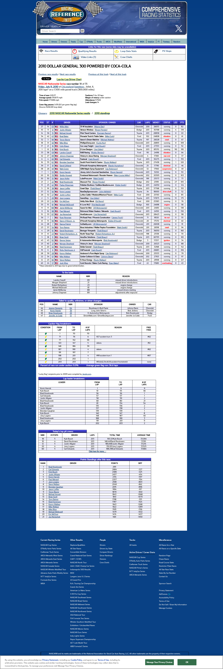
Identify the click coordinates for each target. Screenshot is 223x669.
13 (71, 316)
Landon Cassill (65, 153)
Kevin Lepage (65, 192)
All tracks (133, 545)
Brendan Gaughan (67, 162)
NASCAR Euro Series (78, 632)
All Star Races (75, 549)
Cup (81, 42)
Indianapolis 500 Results (80, 569)
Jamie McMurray (66, 208)
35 (53, 178)
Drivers (54, 42)
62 (53, 162)
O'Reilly (90, 42)
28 (53, 253)
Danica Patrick (65, 224)
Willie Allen (64, 127)
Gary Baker (114, 263)
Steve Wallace (65, 260)
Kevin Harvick (65, 172)
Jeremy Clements (55, 308)
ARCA (108, 42)
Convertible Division (78, 552)
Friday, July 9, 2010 (48, 86)
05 (53, 127)
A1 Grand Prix (75, 580)
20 (53, 198)
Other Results (76, 540)
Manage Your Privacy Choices (159, 662)
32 (53, 247)
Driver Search (50, 26)
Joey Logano (65, 198)
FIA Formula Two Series (79, 618)
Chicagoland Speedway (72, 86)
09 (53, 153)
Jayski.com (86, 374)
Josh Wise (64, 263)
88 (52, 208)
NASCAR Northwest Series (81, 611)
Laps (147, 122)
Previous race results (48, 74)
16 (53, 146)
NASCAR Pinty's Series (138, 568)
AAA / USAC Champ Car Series (82, 566)
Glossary (42, 113)
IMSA (142, 42)
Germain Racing (104, 133)
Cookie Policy (76, 660)
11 (52, 237)
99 (53, 140)
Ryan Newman (65, 218)
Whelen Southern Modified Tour (83, 622)
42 (53, 185)
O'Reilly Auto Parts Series (51, 549)
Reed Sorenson (66, 247)
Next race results (68, 74)
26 (71, 313)
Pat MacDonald (98, 205)
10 (53, 231)
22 (53, 182)
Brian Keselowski (56, 313)
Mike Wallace (65, 257)
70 (53, 175)
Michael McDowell (67, 205)
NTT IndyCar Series (48, 576)
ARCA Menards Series (49, 562)
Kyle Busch (64, 149)
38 (53, 188)
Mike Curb (110, 136)
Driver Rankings (106, 556)
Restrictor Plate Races (167, 566)
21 (53, 244)
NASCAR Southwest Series (81, 608)
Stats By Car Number (167, 573)
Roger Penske (101, 130)
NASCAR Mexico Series (79, 629)
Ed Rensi (99, 201)
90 (53, 221)
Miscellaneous (165, 540)
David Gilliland (65, 166)
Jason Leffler (65, 188)
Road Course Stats (166, 562)
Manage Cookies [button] (165, 608)
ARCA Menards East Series (51, 559)
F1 (158, 42)
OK (187, 662)
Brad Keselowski (66, 182)
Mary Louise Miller (122, 175)
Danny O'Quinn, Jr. (67, 221)
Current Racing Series (50, 540)
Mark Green (64, 169)
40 (53, 143)
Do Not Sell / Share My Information (173, 605)
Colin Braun (64, 146)
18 (53, 149)
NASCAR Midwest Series (80, 604)
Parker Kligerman (66, 185)
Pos (42, 122)
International (131, 42)
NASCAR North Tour (78, 562)
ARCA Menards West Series (52, 556)
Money (156, 122)
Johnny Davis (107, 257)
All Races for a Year (166, 545)
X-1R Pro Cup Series (78, 594)
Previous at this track (98, 74)
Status (167, 122)
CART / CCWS (75, 559)
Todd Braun (95, 188)
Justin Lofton (65, 195)
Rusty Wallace (110, 162)
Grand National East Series (81, 556)
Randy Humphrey (116, 166)
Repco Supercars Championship (83, 639)
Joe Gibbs (99, 149)
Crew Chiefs (104, 562)
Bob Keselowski (110, 240)
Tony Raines (64, 227)
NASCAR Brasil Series (79, 601)
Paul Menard (65, 211)
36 (71, 311)
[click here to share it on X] (179, 28)
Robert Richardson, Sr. (105, 234)
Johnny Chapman (67, 156)
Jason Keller (64, 178)
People (103, 540)
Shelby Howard (66, 175)
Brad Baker (64, 136)
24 (53, 201)
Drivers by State (106, 549)
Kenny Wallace (65, 253)
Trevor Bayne (65, 140)
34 (53, 227)
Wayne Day (99, 127)
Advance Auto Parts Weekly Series (54, 573)
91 (53, 166)
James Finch (117, 218)
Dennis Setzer (65, 240)
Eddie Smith (121, 185)
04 (71, 308)
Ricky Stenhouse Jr (67, 250)
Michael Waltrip (107, 140)
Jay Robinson (111, 169)
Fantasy (166, 42)
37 (53, 263)
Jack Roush (100, 146)
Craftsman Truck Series (50, 552)
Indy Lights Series (77, 636)
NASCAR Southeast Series (80, 597)
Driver (67, 122)
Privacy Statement (166, 590)
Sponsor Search (165, 583)
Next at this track (118, 74)
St (48, 122)
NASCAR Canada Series (50, 566)
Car (139, 122)
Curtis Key (101, 143)
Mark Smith (98, 178)
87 (53, 214)
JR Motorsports (100, 208)
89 (53, 156)
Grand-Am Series (77, 587)
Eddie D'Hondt (115, 221)
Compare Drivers (106, 552)
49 (53, 169)
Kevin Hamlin (55, 311)
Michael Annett (66, 133)
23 (53, 234)
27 (53, 195)
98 (53, 211)
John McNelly (105, 192)
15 (53, 133)
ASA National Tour (77, 615)
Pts (182, 122)
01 (53, 257)
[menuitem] (174, 594)
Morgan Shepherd (108, 156)
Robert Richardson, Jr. (69, 234)
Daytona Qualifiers (77, 545)
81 (53, 205)
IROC (72, 573)
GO (82, 31)
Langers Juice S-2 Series (80, 576)
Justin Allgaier (65, 130)
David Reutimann (66, 231)
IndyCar (151, 42)
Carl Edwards (65, 159)
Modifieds (118, 42)
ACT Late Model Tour (78, 643)
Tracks (73, 42)
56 (53, 192)
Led (175, 122)
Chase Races (164, 559)
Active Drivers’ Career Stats (142, 552)
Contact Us (163, 576)
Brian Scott (64, 237)
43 (53, 136)
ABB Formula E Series (79, 646)
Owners (64, 42)
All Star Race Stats (166, 569)
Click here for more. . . (97, 451)
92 (53, 240)
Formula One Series (48, 580)
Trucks (99, 42)
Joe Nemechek (65, 214)
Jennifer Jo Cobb (55, 316)
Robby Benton (97, 153)
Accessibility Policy (166, 598)
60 (53, 159)
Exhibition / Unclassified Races (82, 625)
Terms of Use (164, 601)
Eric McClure (64, 201)
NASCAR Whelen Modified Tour (53, 569)
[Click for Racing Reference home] (111, 18)
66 (53, 260)
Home (45, 42)
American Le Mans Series (80, 590)
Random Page (164, 556)
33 (53, 172)
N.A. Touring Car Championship (83, 583)
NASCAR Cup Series (49, 545)
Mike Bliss (64, 143)
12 (53, 130)
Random (176, 42)
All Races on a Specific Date (170, 549)
